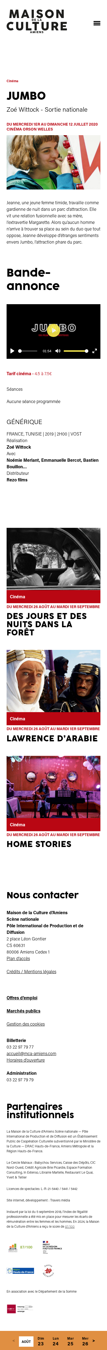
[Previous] (13, 1340)
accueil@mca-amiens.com (31, 1053)
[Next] (94, 1340)
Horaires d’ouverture (26, 1060)
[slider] (27, 351)
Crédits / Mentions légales (31, 971)
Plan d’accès (18, 958)
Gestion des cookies (26, 1024)
